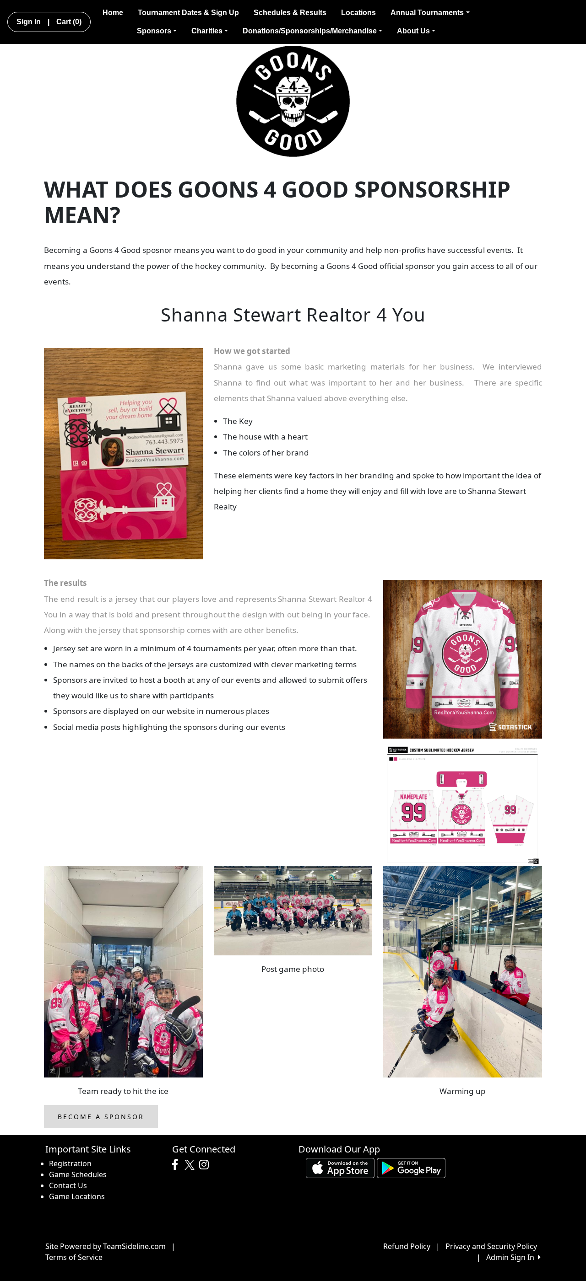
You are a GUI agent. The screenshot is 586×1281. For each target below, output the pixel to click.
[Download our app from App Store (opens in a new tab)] (340, 1167)
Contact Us (68, 1185)
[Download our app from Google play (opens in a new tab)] (411, 1167)
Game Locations (77, 1196)
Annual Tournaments (427, 12)
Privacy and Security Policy (491, 1246)
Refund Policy (406, 1246)
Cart (68, 22)
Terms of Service (74, 1257)
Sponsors (154, 31)
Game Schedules (78, 1174)
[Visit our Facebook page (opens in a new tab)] (177, 1165)
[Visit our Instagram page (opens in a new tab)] (206, 1165)
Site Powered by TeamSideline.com (105, 1246)
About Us (413, 31)
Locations (358, 12)
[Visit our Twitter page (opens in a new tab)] (190, 1165)
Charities (206, 31)
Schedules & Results (290, 12)
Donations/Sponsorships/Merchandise (310, 31)
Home (113, 12)
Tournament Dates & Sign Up (188, 12)
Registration (70, 1163)
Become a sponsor (101, 1116)
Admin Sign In (512, 1257)
